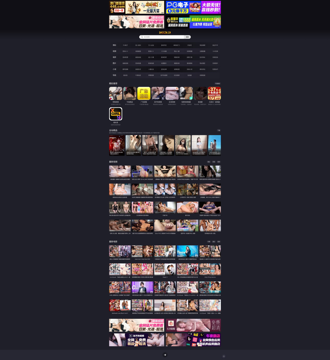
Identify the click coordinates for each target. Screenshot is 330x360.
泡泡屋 (190, 75)
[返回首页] (224, 356)
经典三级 (189, 57)
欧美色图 (151, 63)
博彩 (114, 45)
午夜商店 (138, 75)
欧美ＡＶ (151, 51)
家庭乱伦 (138, 69)
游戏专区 (164, 45)
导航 (114, 75)
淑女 (214, 241)
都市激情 (125, 69)
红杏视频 (177, 75)
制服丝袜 (177, 57)
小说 (114, 69)
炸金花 (190, 45)
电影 (114, 57)
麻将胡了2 (177, 45)
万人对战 (151, 45)
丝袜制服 (189, 51)
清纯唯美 (189, 63)
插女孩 (125, 75)
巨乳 (214, 162)
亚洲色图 (138, 63)
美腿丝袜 (177, 63)
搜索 (187, 37)
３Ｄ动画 (164, 51)
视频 (114, 51)
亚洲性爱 (125, 57)
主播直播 (202, 51)
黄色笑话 (202, 69)
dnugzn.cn (165, 32)
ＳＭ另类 (215, 51)
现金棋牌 (202, 45)
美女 (209, 162)
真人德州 (138, 45)
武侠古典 (164, 69)
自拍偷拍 (138, 51)
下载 (219, 130)
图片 (114, 63)
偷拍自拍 (138, 57)
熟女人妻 (177, 51)
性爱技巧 (215, 69)
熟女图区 (202, 63)
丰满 (209, 241)
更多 (219, 162)
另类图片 (215, 63)
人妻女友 (151, 69)
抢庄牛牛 (215, 45)
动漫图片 (164, 63)
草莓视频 (151, 75)
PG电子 (125, 45)
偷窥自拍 (125, 63)
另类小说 (189, 69)
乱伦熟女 (202, 57)
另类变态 (215, 57)
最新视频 (113, 161)
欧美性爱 (164, 57)
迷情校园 (177, 69)
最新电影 (113, 241)
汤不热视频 (163, 75)
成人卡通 (151, 57)
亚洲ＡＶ (125, 51)
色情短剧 (202, 75)
